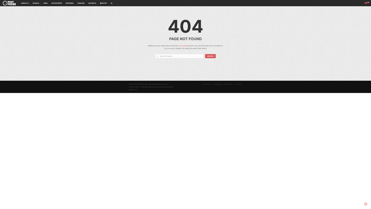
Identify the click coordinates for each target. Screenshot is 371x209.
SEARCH (210, 56)
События (81, 3)
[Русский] (368, 3)
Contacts (238, 84)
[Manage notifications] (365, 204)
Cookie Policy (229, 84)
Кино (46, 3)
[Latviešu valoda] (366, 3)
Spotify (104, 3)
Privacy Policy (218, 84)
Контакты (92, 3)
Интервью (70, 3)
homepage (183, 46)
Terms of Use (208, 84)
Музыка (36, 3)
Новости (24, 3)
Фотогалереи (56, 3)
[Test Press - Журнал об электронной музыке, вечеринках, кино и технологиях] (10, 3)
